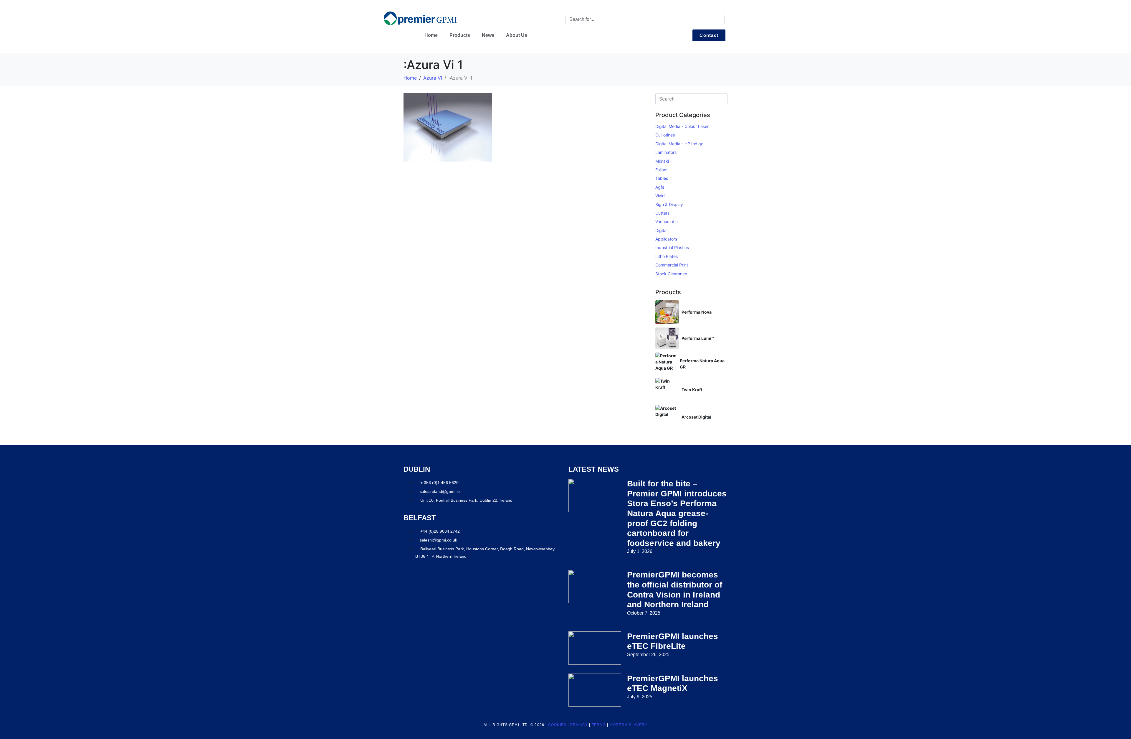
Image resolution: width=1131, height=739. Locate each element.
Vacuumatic (666, 221)
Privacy (579, 725)
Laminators (666, 152)
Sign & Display (669, 204)
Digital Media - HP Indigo (679, 143)
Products (459, 35)
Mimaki (662, 161)
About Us (516, 35)
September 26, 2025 (648, 654)
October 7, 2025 (643, 612)
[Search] (719, 19)
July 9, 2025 (639, 696)
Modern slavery (628, 725)
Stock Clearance (671, 273)
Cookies (557, 725)
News (488, 35)
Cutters (662, 212)
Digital (661, 230)
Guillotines (665, 134)
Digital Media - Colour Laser (682, 126)
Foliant (661, 169)
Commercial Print (671, 264)
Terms (599, 725)
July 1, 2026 (639, 551)
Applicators (666, 238)
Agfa (659, 187)
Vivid (660, 195)
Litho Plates (666, 256)
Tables (661, 178)
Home (431, 35)
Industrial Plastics (672, 247)
